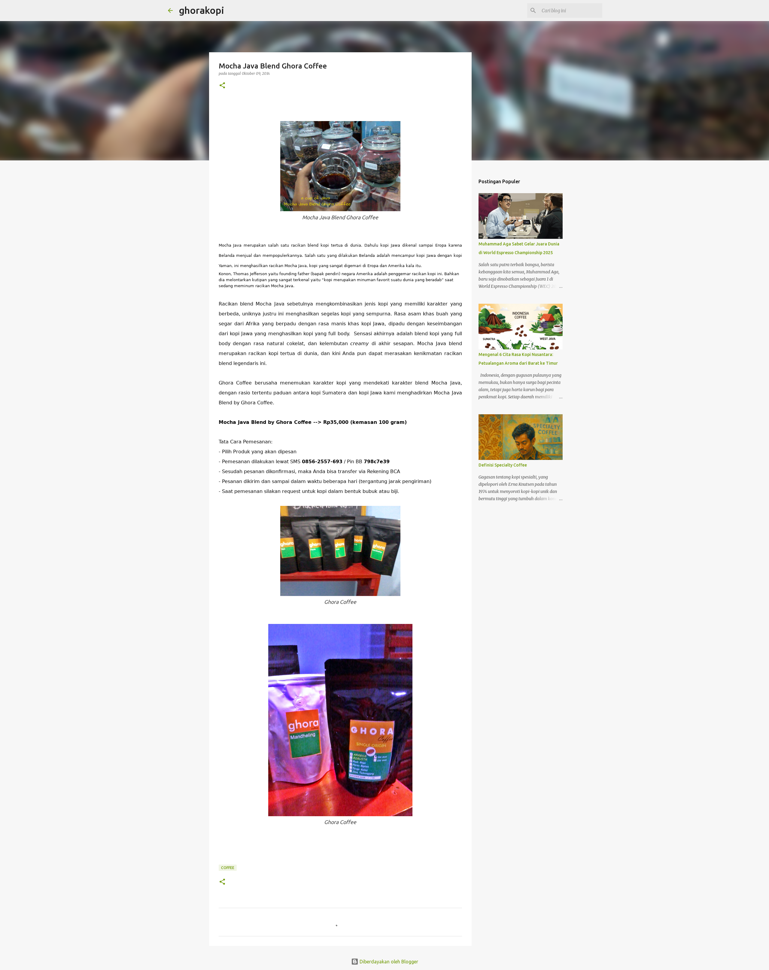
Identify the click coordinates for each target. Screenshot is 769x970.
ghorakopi (201, 10)
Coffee (227, 868)
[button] (222, 86)
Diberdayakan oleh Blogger (388, 961)
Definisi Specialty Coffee (503, 465)
